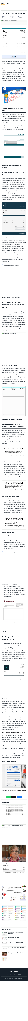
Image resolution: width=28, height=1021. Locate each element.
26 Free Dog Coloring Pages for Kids (17, 790)
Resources (6, 8)
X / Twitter (14, 796)
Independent (14, 971)
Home (2, 8)
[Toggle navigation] (25, 4)
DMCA (19, 974)
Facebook (19, 796)
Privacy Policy (10, 974)
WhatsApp (8, 796)
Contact (15, 974)
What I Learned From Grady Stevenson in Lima (13, 732)
